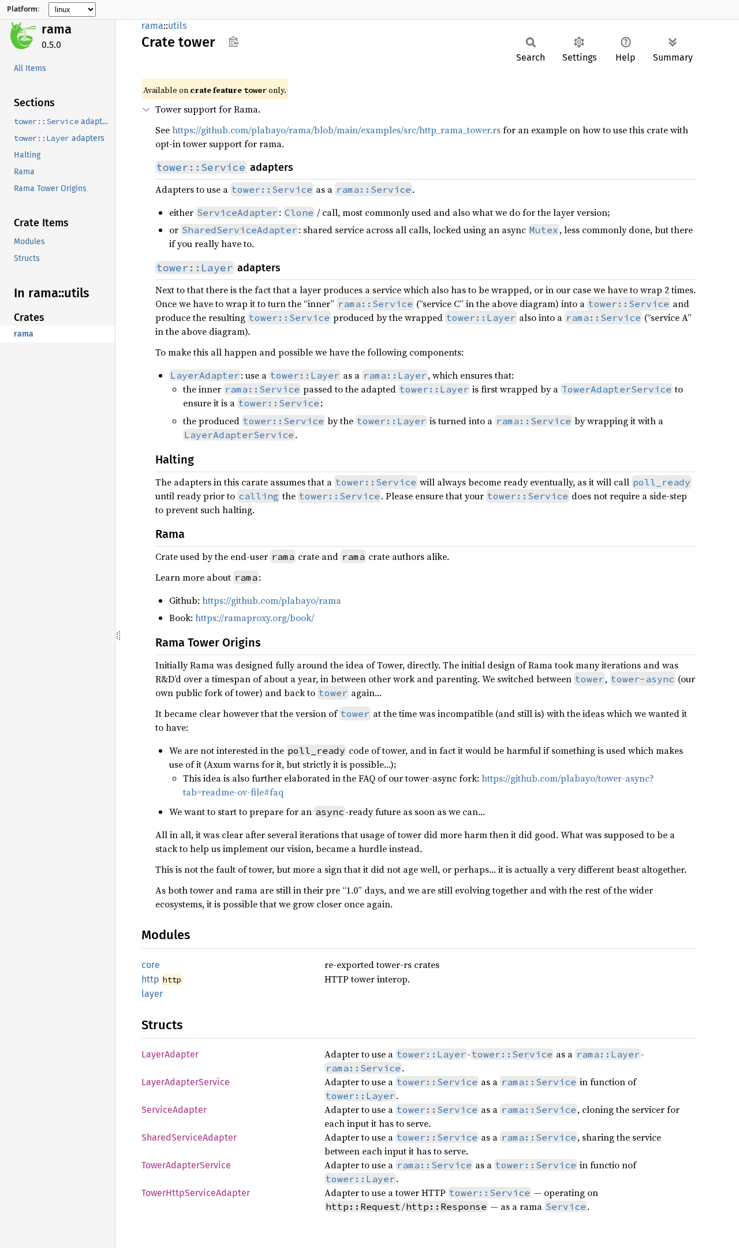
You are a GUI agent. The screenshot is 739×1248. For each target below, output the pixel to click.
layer (152, 993)
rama (57, 29)
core (150, 964)
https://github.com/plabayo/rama (271, 600)
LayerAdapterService (185, 1082)
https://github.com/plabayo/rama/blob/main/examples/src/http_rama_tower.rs (336, 130)
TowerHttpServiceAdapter (195, 1192)
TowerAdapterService (186, 1165)
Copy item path (233, 41)
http (150, 979)
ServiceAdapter (174, 1109)
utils (177, 25)
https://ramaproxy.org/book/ (254, 617)
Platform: (23, 9)
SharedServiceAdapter (189, 1137)
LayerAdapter (170, 1054)
